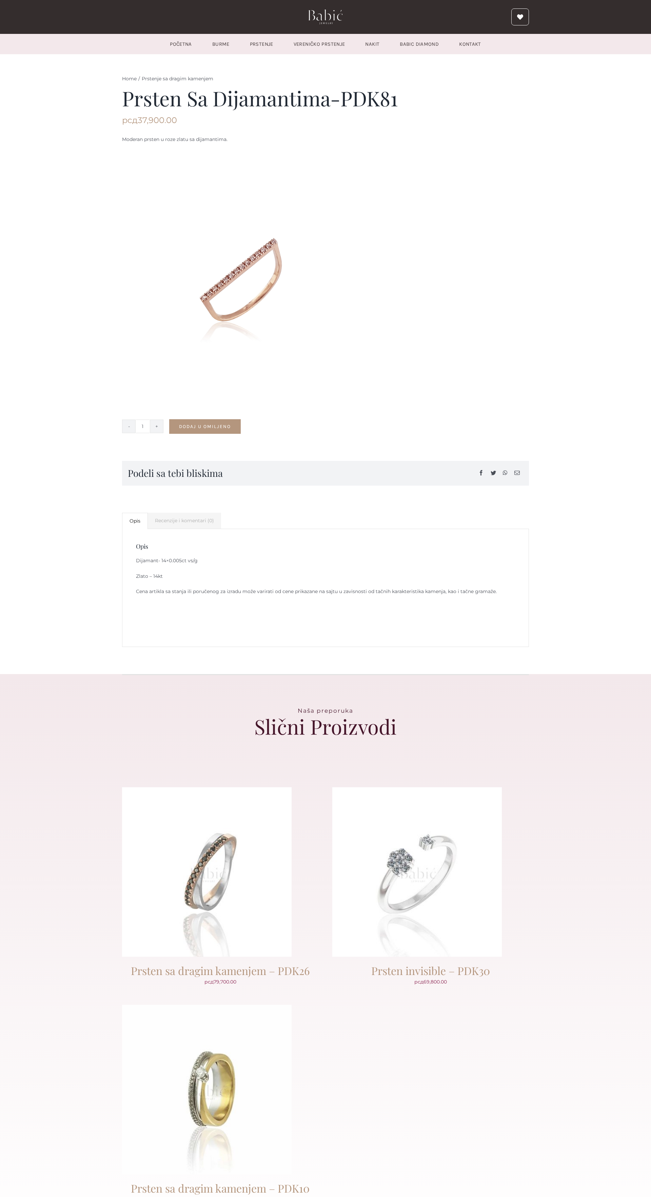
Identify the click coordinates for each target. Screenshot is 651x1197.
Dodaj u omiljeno (205, 426)
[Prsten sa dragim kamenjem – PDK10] (207, 1009)
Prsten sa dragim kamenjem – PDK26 (220, 970)
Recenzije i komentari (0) (184, 521)
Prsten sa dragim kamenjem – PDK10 (220, 1188)
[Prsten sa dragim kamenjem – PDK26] (207, 791)
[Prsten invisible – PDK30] (417, 791)
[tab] (135, 521)
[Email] (517, 473)
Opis (135, 521)
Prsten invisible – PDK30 (430, 970)
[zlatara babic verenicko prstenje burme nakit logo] (325, 12)
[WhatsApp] (505, 473)
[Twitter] (493, 473)
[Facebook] (481, 473)
